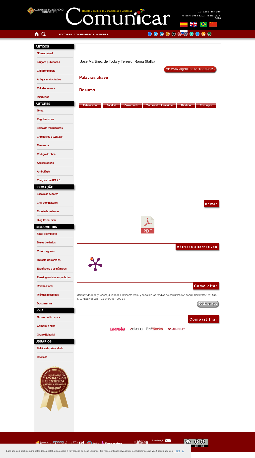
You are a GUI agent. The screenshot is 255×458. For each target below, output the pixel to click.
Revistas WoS (45, 286)
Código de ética (46, 154)
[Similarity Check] (59, 443)
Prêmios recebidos (48, 294)
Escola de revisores (48, 211)
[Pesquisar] (43, 35)
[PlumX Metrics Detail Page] (94, 264)
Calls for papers (46, 70)
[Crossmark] (92, 443)
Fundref (111, 105)
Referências (90, 105)
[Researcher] (111, 443)
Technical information (159, 105)
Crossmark (131, 105)
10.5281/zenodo (209, 11)
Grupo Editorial (46, 334)
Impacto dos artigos (49, 259)
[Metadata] (213, 33)
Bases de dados (46, 242)
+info (177, 451)
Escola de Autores (47, 193)
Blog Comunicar (46, 220)
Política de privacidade (50, 348)
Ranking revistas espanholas (54, 277)
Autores (102, 34)
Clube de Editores (47, 202)
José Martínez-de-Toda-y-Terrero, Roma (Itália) (117, 61)
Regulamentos (45, 119)
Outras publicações (48, 317)
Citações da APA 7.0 (48, 180)
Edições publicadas (48, 61)
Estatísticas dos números (52, 268)
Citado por (206, 105)
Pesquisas (43, 96)
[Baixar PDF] (147, 224)
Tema (40, 110)
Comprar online (46, 325)
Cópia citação (207, 303)
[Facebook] (151, 33)
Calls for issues (46, 88)
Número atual (45, 53)
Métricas (186, 105)
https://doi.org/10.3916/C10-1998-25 (190, 69)
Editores (65, 34)
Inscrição (42, 356)
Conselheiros (84, 34)
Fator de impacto (47, 233)
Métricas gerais (45, 251)
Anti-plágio (43, 171)
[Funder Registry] (77, 443)
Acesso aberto (45, 162)
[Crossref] (42, 443)
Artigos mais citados (49, 79)
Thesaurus (43, 145)
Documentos (44, 303)
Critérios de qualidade (50, 136)
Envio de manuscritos (50, 127)
